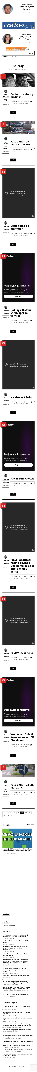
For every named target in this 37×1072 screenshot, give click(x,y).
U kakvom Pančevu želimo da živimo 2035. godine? (17, 850)
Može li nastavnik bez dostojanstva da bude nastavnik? (26, 7)
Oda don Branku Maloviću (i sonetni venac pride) (17, 1041)
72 (26, 813)
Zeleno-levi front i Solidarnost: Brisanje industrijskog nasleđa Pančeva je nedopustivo (14, 948)
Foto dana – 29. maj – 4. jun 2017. (21, 143)
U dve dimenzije (5, 99)
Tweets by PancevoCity (8, 925)
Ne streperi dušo (21, 397)
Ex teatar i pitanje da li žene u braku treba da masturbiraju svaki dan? (16, 1030)
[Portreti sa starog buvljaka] (18, 80)
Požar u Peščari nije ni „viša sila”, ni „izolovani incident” (27, 37)
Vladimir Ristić (27, 5)
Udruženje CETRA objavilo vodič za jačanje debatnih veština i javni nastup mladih (15, 935)
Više (13, 112)
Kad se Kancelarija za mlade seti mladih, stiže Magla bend (15, 954)
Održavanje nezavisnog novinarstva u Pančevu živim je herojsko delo (17, 1054)
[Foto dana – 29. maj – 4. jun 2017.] (18, 127)
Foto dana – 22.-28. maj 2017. (22, 786)
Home (4, 56)
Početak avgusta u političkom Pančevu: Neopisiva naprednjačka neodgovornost (15, 982)
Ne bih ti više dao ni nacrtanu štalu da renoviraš (17, 1050)
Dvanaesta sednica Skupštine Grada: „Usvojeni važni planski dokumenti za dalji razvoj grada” (17, 1024)
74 (4, 815)
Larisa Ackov (26, 35)
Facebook (6, 914)
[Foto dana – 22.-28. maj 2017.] (18, 770)
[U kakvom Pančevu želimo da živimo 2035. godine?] (17, 838)
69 (14, 813)
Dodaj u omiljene (18, 101)
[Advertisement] (18, 881)
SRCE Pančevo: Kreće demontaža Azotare (15, 994)
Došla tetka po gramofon (19, 227)
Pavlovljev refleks (21, 653)
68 (10, 813)
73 (29, 813)
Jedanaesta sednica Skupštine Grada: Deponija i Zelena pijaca (17, 1036)
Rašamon (6, 226)
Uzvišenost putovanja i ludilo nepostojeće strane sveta (15, 976)
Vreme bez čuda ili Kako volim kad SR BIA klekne (22, 737)
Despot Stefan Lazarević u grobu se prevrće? (16, 1045)
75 (8, 815)
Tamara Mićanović (5, 95)
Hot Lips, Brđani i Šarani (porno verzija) (21, 313)
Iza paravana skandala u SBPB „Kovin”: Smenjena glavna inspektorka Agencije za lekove (15, 969)
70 (18, 813)
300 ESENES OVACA (22, 478)
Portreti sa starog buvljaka (21, 95)
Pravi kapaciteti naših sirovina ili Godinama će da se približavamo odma (22, 565)
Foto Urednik (5, 143)
